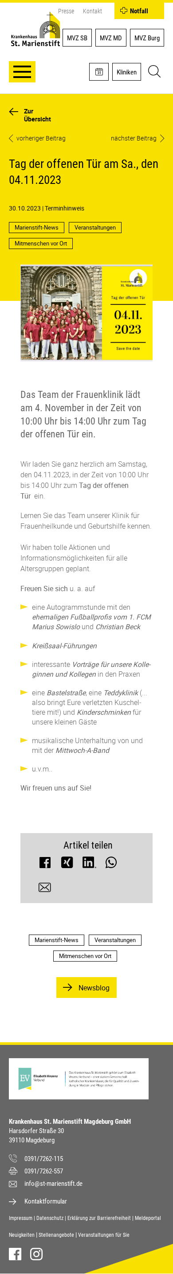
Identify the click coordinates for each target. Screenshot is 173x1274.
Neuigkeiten (22, 1235)
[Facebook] (45, 864)
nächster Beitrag (134, 138)
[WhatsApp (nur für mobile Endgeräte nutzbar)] (111, 864)
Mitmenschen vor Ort (41, 243)
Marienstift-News (37, 227)
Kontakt (92, 11)
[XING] (67, 864)
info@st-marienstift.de (53, 1184)
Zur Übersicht (37, 115)
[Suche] (153, 73)
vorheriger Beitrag (41, 138)
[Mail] (45, 889)
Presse (66, 11)
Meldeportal (148, 1218)
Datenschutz (49, 1218)
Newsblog (94, 988)
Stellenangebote (56, 1235)
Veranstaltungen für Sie (104, 1235)
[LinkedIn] (89, 864)
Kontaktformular (45, 1201)
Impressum (20, 1218)
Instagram (36, 1254)
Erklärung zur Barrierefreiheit (99, 1218)
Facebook (15, 1254)
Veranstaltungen (95, 227)
